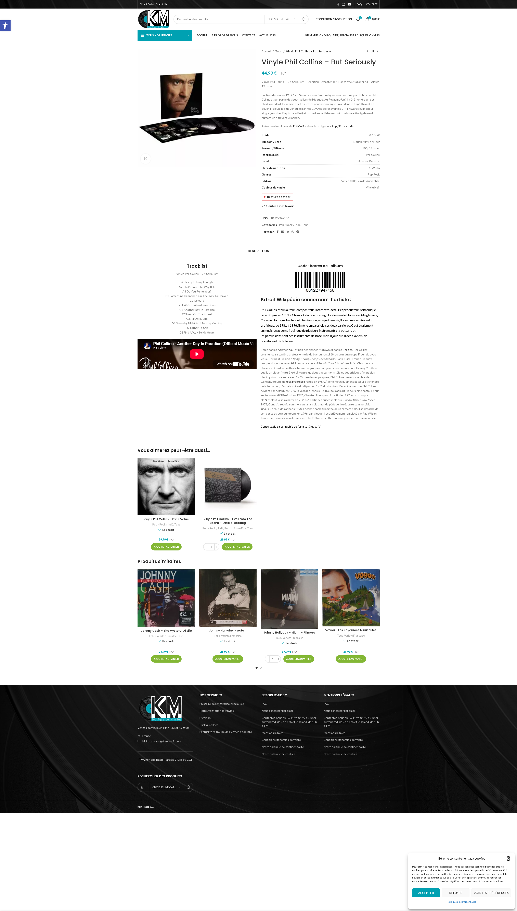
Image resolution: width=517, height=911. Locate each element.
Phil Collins (300, 126)
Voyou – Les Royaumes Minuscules (350, 630)
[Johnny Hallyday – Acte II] (228, 598)
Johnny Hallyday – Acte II (227, 630)
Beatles (347, 349)
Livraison (205, 717)
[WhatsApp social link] (292, 232)
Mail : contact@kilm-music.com (161, 741)
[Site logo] (154, 19)
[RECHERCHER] (304, 19)
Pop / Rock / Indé (342, 126)
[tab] (258, 249)
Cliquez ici (314, 426)
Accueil (266, 51)
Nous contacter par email (277, 710)
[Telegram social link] (297, 232)
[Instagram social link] (343, 4)
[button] (5, 25)
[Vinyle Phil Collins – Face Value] (166, 487)
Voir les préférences (491, 893)
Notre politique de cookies (278, 754)
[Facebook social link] (338, 4)
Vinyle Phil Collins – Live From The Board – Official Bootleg (228, 521)
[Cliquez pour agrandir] (146, 159)
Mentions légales (272, 732)
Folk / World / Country (162, 636)
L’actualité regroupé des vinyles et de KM (225, 731)
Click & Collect (208, 725)
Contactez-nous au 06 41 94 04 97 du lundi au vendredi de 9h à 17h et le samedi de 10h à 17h (289, 721)
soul (291, 349)
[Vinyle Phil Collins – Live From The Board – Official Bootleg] (228, 486)
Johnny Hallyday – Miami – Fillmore (289, 632)
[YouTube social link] (349, 4)
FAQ (264, 703)
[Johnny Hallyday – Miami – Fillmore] (289, 599)
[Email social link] (282, 232)
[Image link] (160, 708)
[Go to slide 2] (261, 668)
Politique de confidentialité (461, 901)
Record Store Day (235, 528)
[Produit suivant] (377, 51)
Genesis (333, 320)
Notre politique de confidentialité (283, 747)
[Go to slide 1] (257, 668)
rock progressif (295, 381)
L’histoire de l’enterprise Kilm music (221, 703)
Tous (278, 51)
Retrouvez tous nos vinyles (216, 710)
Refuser (455, 893)
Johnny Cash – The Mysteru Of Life (166, 631)
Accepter (426, 893)
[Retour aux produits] (372, 51)
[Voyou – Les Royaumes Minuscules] (351, 597)
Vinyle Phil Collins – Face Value (166, 519)
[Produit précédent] (367, 51)
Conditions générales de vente (281, 739)
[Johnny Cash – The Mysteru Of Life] (166, 598)
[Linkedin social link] (287, 232)
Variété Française (231, 635)
